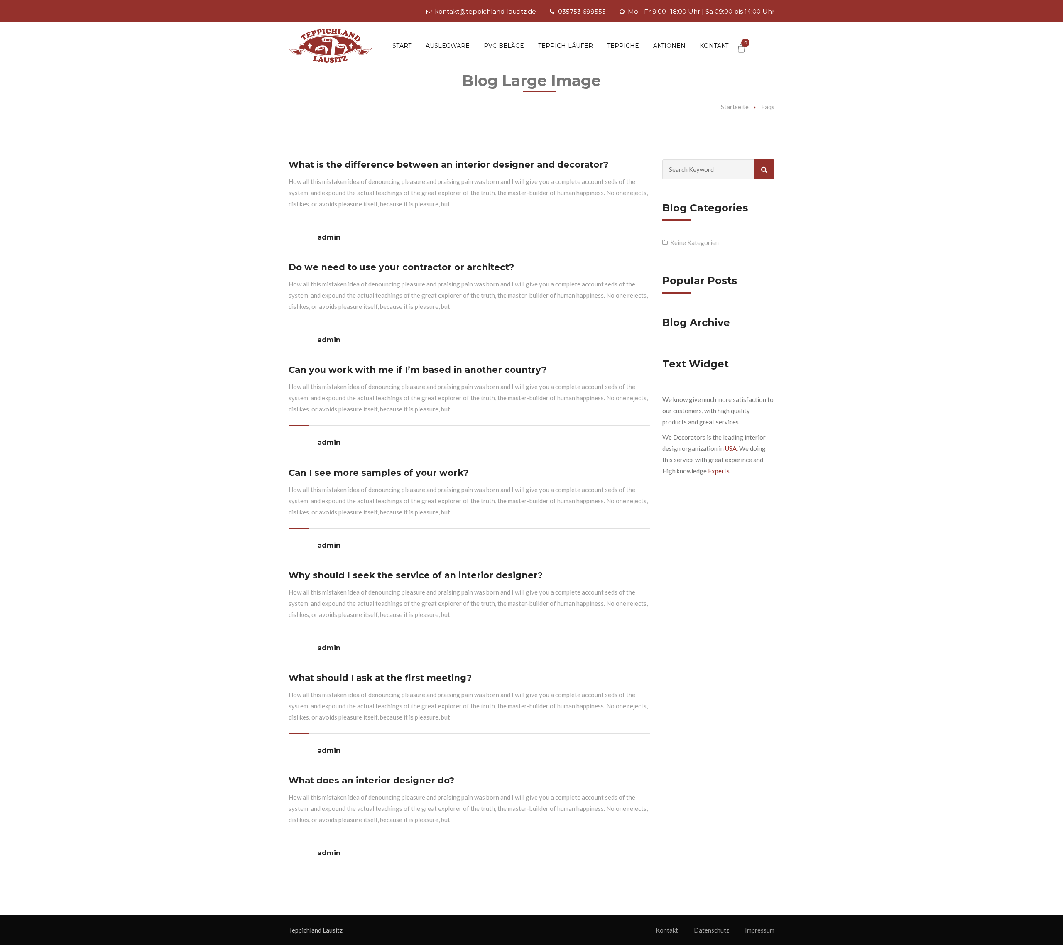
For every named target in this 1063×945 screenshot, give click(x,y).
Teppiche (623, 45)
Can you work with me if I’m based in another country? (417, 370)
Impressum (759, 930)
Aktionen (669, 45)
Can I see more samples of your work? (378, 473)
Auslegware (448, 45)
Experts (719, 471)
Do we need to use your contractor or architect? (401, 267)
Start (401, 45)
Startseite (735, 106)
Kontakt (714, 45)
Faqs (767, 106)
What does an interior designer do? (371, 780)
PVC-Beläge (504, 45)
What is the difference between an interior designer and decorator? (448, 164)
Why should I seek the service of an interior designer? (416, 575)
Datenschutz (711, 930)
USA (731, 448)
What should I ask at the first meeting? (380, 678)
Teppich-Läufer (565, 45)
